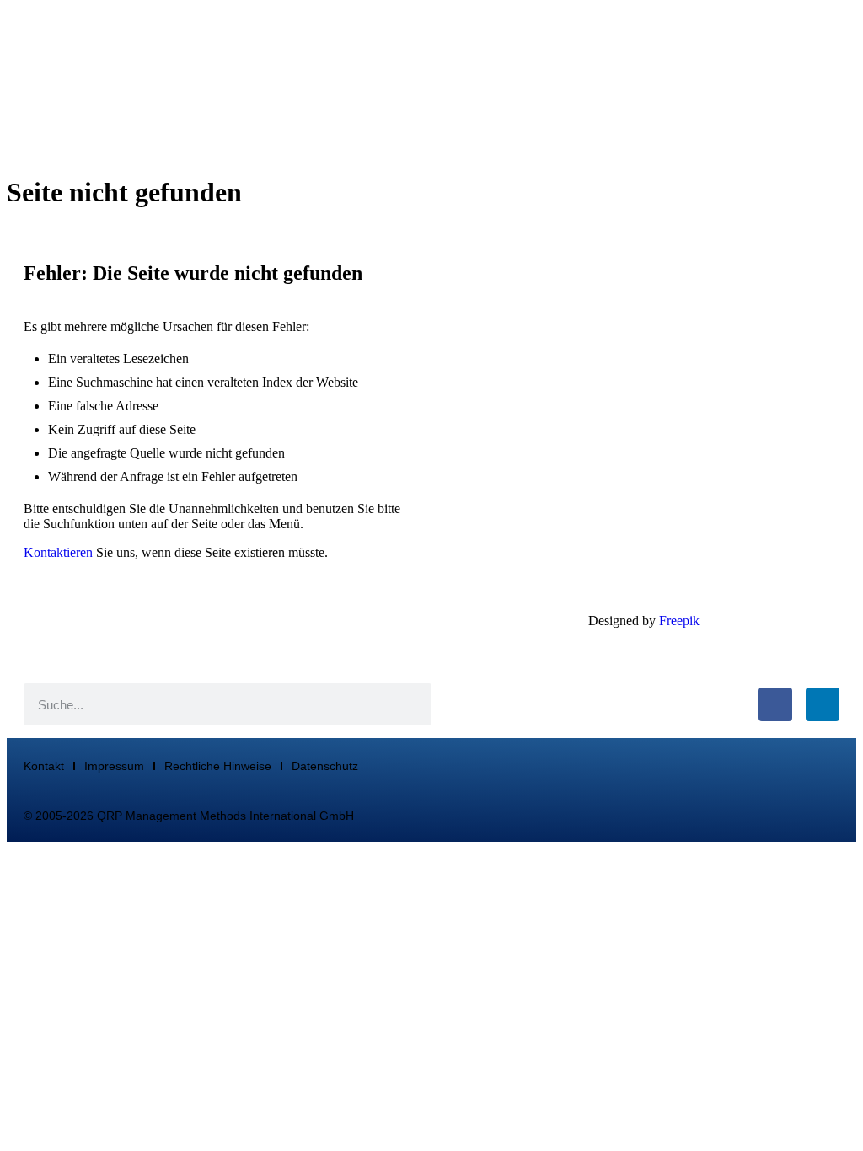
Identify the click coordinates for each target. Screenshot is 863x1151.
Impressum (114, 766)
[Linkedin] (822, 704)
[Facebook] (775, 704)
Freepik (679, 620)
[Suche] (410, 704)
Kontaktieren (58, 552)
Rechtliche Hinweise (217, 766)
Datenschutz (325, 766)
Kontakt (44, 766)
